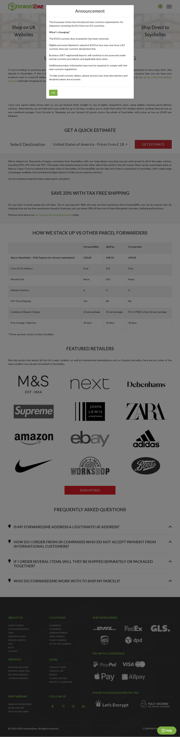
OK (53, 92)
